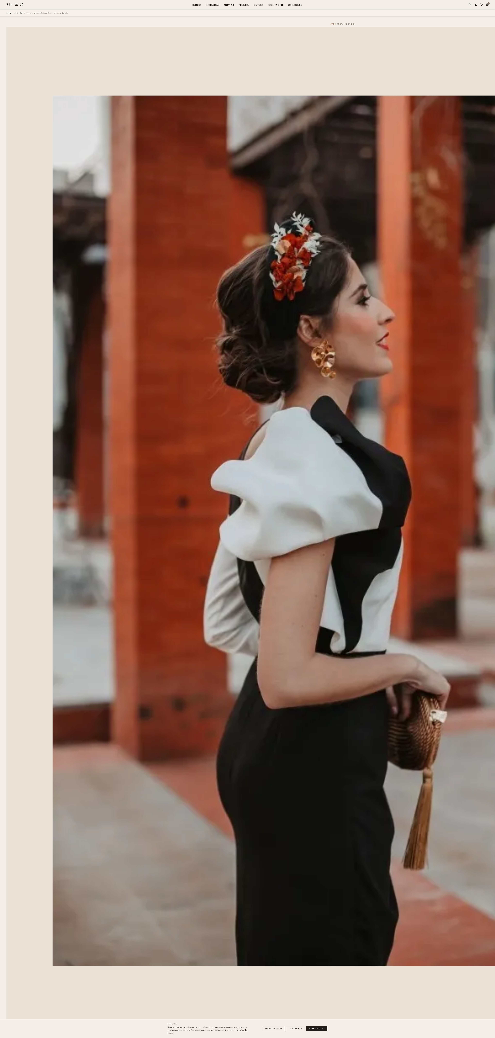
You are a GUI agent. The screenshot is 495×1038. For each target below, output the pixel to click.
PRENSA (244, 4)
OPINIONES (295, 4)
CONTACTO (275, 4)
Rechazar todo (273, 1028)
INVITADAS (212, 4)
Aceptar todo (316, 1028)
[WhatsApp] (21, 4)
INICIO (196, 4)
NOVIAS (229, 4)
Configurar (295, 1028)
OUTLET (258, 4)
